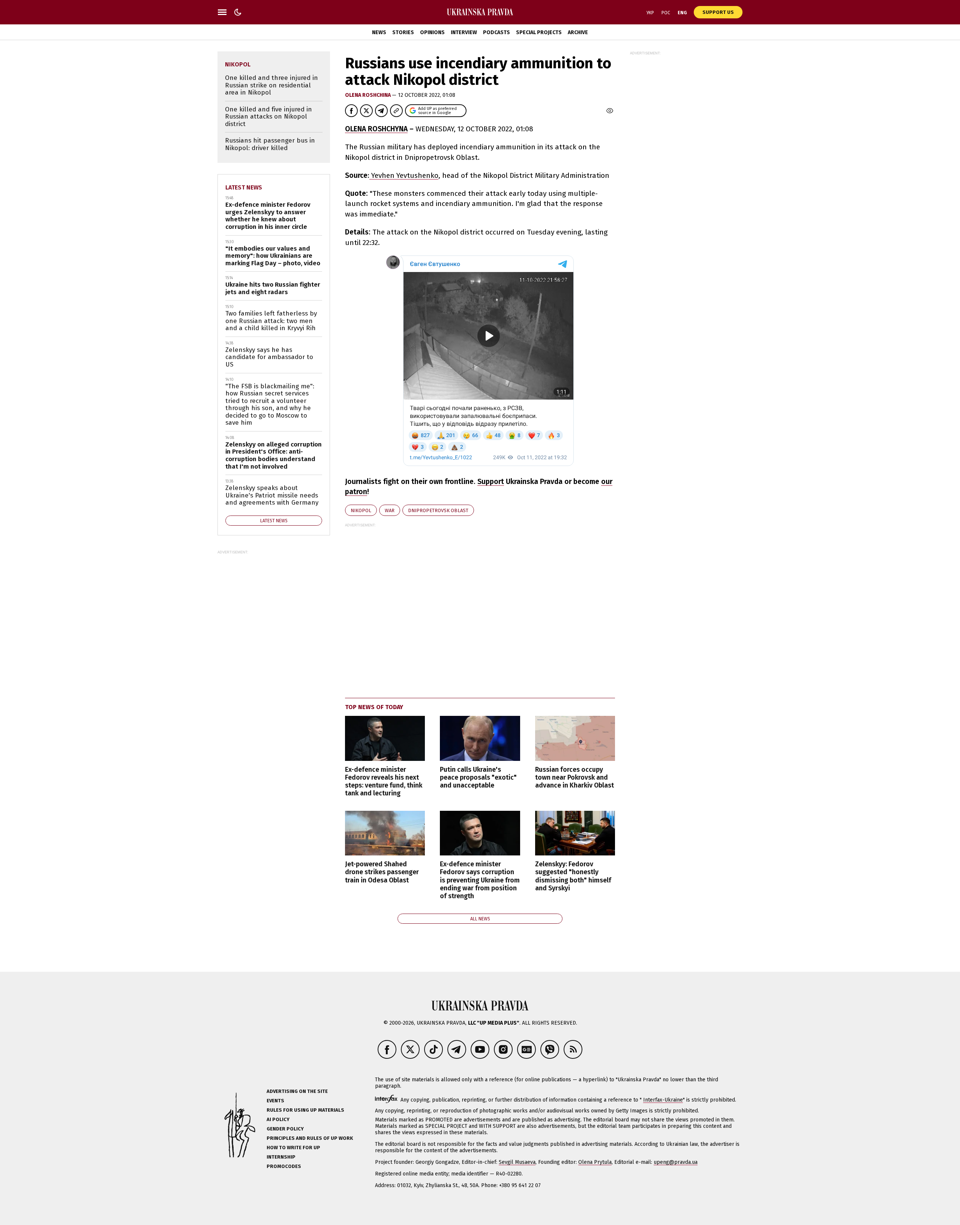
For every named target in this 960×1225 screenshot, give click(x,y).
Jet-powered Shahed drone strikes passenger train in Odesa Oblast (382, 872)
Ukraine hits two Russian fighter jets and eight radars (272, 288)
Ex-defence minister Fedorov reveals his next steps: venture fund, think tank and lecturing (383, 781)
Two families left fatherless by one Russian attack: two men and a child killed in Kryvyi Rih (271, 321)
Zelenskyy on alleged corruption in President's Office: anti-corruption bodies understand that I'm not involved (273, 455)
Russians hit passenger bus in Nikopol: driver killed (270, 144)
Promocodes (284, 1166)
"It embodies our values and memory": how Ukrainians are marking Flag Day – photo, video (272, 256)
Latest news (243, 187)
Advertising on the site (297, 1091)
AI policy (278, 1119)
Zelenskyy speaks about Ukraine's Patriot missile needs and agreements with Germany (271, 495)
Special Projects (539, 32)
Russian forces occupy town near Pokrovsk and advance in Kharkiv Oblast (574, 777)
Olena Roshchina (368, 95)
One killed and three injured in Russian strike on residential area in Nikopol (271, 85)
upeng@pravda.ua (676, 1162)
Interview (464, 32)
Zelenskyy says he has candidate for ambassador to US (269, 357)
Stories (403, 32)
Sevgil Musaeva (517, 1162)
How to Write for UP (293, 1147)
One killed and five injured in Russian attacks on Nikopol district (268, 116)
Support (490, 481)
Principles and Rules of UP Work (310, 1138)
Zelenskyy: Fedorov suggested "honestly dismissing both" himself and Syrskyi (573, 876)
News (379, 32)
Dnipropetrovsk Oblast (438, 510)
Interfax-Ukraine (663, 1100)
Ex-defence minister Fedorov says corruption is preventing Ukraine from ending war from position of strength (480, 880)
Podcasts (496, 32)
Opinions (432, 32)
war (389, 510)
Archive (578, 32)
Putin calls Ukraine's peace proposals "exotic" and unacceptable (478, 777)
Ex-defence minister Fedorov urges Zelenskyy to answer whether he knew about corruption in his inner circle (267, 216)
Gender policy (285, 1129)
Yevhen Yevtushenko (403, 175)
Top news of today (374, 707)
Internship (281, 1157)
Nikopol (361, 510)
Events (275, 1100)
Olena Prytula (595, 1162)
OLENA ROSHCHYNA (376, 129)
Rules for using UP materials (305, 1110)
